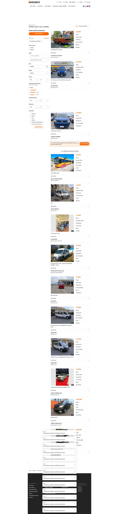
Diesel (33, 116)
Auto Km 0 (40, 6)
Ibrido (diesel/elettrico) (37, 124)
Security (31, 438)
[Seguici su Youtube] (87, 6)
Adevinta (80, 432)
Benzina (33, 114)
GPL (33, 118)
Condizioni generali (33, 432)
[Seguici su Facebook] (83, 6)
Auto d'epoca (71, 6)
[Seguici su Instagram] (85, 6)
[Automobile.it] (34, 2)
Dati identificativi (33, 430)
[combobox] (39, 66)
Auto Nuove (48, 6)
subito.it (80, 428)
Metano (33, 120)
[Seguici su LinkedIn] (89, 6)
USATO (32, 47)
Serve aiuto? (32, 428)
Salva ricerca (39, 33)
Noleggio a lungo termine (59, 6)
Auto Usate (33, 6)
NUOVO (32, 49)
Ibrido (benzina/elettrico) (37, 122)
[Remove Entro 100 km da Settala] (41, 41)
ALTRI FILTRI (38, 127)
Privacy (30, 434)
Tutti (31, 87)
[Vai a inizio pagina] (59, 419)
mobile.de (80, 430)
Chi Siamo (31, 426)
